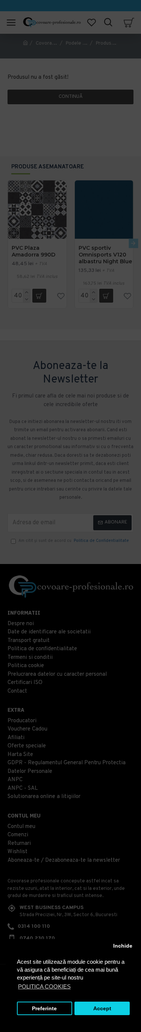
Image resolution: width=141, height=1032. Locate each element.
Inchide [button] (122, 946)
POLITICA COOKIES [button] (44, 986)
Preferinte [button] (44, 1008)
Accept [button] (102, 1008)
